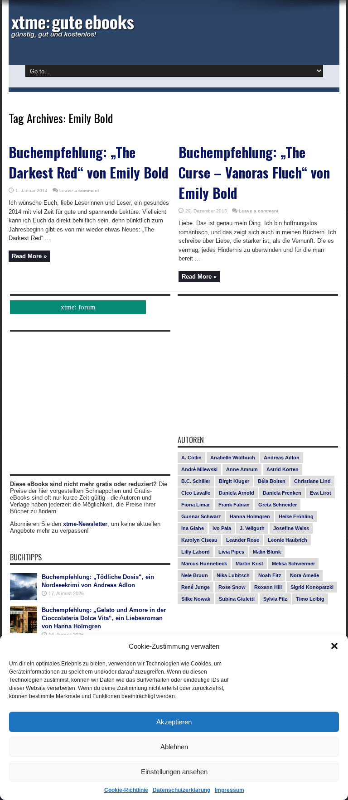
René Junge (195, 587)
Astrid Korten (282, 469)
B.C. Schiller (195, 481)
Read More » (29, 256)
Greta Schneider (277, 504)
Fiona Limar (195, 504)
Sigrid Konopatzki (312, 587)
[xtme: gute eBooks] (72, 36)
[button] (334, 646)
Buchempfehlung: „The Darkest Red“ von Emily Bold (89, 162)
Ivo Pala (222, 528)
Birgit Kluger (234, 481)
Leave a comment (79, 190)
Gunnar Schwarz (201, 516)
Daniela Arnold (236, 493)
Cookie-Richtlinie (126, 790)
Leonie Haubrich (287, 540)
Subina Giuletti (237, 599)
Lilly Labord (195, 551)
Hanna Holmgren (250, 516)
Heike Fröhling (296, 516)
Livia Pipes (231, 551)
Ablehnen (174, 747)
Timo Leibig (310, 599)
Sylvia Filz (275, 599)
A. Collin (191, 457)
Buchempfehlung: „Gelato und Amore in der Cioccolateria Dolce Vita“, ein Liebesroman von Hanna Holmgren (104, 618)
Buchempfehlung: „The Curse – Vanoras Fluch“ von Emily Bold (254, 172)
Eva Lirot (320, 493)
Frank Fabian (234, 504)
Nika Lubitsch (233, 575)
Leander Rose (242, 540)
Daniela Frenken (282, 493)
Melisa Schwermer (293, 563)
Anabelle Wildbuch (232, 457)
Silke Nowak (195, 599)
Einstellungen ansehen (174, 772)
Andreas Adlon (282, 457)
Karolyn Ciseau (199, 540)
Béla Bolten (271, 481)
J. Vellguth (252, 528)
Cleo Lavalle (195, 493)
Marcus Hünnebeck (204, 563)
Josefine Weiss (291, 528)
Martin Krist (249, 563)
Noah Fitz (269, 575)
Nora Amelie (304, 575)
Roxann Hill (268, 587)
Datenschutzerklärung (181, 790)
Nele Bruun (194, 575)
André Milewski (199, 469)
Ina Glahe (192, 528)
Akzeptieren (174, 722)
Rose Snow (232, 587)
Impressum (229, 790)
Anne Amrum (242, 469)
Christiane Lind (312, 481)
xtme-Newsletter (85, 523)
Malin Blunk (267, 551)
